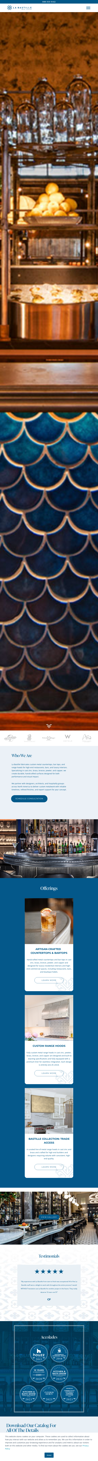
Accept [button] (49, 1455)
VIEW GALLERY (49, 1217)
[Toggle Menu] (88, 8)
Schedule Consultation (29, 798)
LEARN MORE (49, 980)
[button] (10, 1294)
